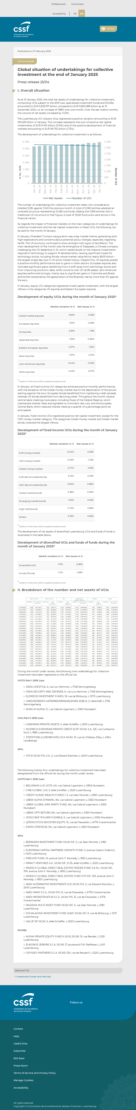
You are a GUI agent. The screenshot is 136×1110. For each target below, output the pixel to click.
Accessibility (59, 13)
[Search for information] (92, 30)
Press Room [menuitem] (21, 1065)
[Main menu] (119, 28)
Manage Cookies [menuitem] (23, 1080)
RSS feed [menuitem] (19, 1058)
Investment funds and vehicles (34, 976)
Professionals (59, 4)
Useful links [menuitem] (20, 1043)
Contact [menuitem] (18, 1028)
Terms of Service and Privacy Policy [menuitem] (35, 1072)
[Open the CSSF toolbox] (96, 30)
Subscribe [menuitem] (20, 1050)
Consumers (77, 4)
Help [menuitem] (16, 1036)
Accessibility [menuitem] (21, 1087)
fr (75, 13)
